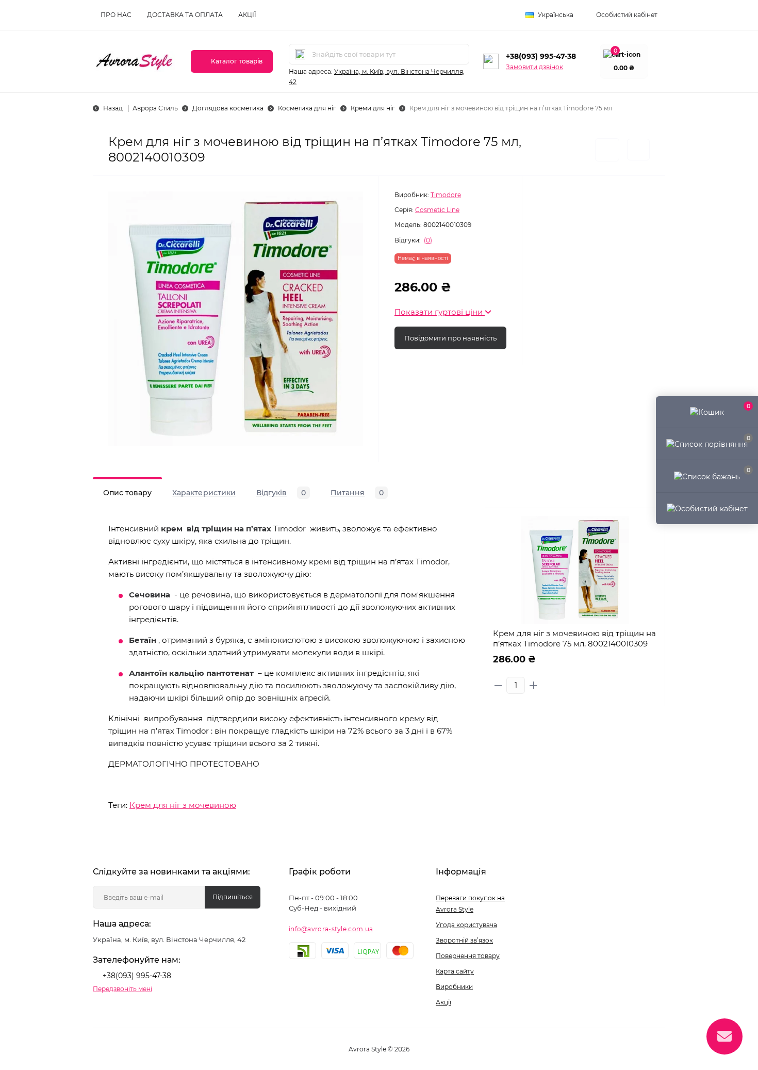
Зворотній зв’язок (464, 940)
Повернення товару (468, 956)
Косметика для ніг (307, 108)
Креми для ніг (373, 108)
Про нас (116, 15)
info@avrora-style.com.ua (331, 929)
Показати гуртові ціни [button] (439, 312)
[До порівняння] (638, 149)
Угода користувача (466, 925)
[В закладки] (607, 149)
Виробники (454, 987)
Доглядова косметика (227, 108)
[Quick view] (649, 523)
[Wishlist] (649, 543)
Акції (247, 15)
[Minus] (498, 685)
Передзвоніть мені (122, 989)
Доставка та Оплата (185, 15)
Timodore (446, 195)
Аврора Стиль (155, 108)
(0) (428, 240)
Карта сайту (455, 971)
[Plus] (533, 685)
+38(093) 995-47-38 (541, 56)
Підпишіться (232, 897)
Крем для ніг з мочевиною (182, 805)
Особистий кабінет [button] (626, 15)
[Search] (300, 54)
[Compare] (649, 563)
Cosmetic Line (437, 210)
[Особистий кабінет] (707, 508)
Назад (113, 108)
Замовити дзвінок (534, 67)
